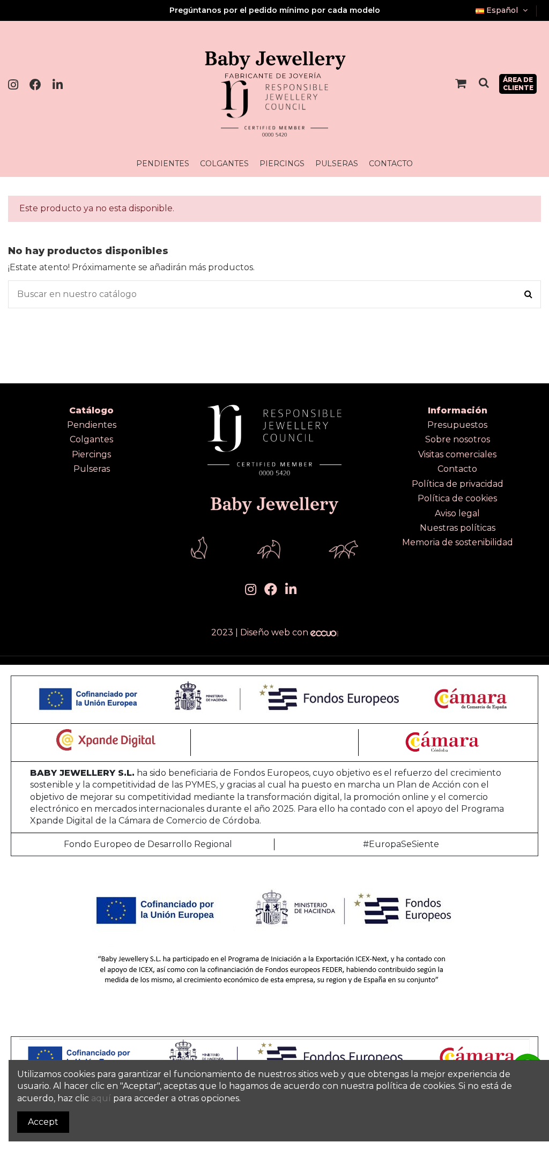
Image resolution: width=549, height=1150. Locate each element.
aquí (101, 1098)
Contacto (457, 469)
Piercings (91, 454)
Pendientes (91, 425)
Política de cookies (457, 498)
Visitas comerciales (457, 454)
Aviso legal (457, 513)
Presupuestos (457, 425)
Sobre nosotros (457, 439)
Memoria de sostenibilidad (457, 542)
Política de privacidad (457, 484)
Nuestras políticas (457, 528)
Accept (43, 1122)
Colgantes (91, 439)
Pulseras (91, 469)
